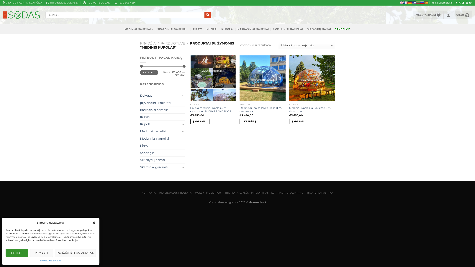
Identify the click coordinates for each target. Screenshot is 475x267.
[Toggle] (183, 95)
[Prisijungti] (448, 15)
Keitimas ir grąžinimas (287, 192)
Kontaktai (149, 192)
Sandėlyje (147, 153)
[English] (402, 2)
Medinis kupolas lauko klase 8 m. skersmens (261, 109)
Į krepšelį (200, 121)
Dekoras (146, 95)
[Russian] (422, 2)
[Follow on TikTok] (463, 3)
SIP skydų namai (319, 29)
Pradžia (148, 43)
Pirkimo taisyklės (236, 192)
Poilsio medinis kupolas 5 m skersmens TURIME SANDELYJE (210, 109)
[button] (94, 223)
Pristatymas (260, 192)
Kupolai (227, 29)
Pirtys (197, 29)
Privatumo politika (50, 260)
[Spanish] (426, 2)
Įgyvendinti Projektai (155, 103)
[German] (410, 2)
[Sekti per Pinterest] (467, 3)
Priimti (17, 252)
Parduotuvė (173, 43)
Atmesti (41, 252)
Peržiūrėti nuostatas (75, 252)
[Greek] (414, 2)
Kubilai (212, 29)
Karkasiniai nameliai (253, 29)
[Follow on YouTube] (470, 3)
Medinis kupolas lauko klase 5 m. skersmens (310, 109)
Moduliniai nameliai (288, 29)
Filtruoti (149, 72)
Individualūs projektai (175, 192)
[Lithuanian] (418, 2)
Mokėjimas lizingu (208, 192)
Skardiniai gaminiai (171, 29)
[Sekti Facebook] (456, 3)
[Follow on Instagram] (460, 3)
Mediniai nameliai (138, 29)
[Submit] (207, 15)
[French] (406, 2)
